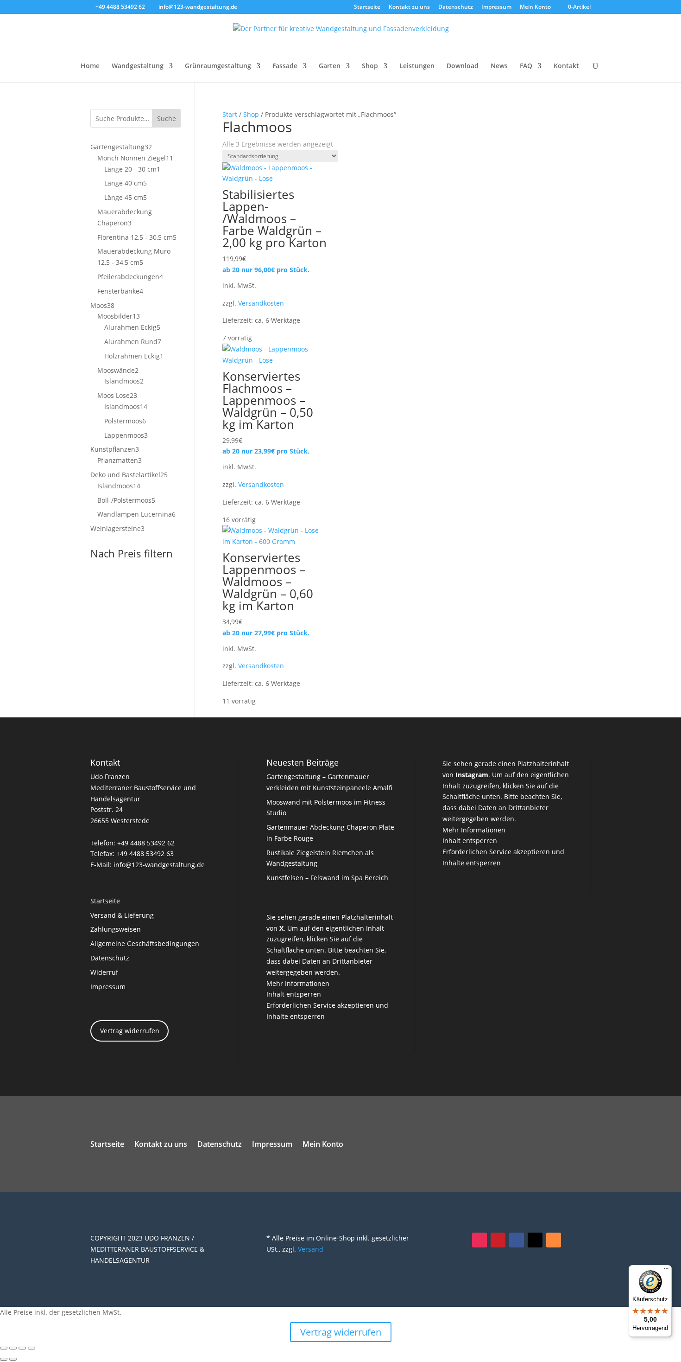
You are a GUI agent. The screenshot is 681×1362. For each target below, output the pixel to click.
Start (229, 114)
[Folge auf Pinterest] (498, 1240)
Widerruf (104, 972)
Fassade (284, 66)
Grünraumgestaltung (218, 66)
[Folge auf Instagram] (479, 1240)
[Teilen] (22, 1348)
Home (90, 66)
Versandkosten (261, 303)
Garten (329, 66)
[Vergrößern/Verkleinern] (3, 1348)
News (499, 66)
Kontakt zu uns (409, 7)
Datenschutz (455, 7)
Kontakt (566, 66)
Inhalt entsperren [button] (293, 994)
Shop (370, 66)
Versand (310, 1249)
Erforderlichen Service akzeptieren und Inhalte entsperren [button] (327, 1011)
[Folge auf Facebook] (516, 1240)
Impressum (496, 7)
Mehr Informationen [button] (297, 983)
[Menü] (666, 1270)
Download (463, 66)
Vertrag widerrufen (129, 1030)
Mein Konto (535, 7)
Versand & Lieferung (122, 915)
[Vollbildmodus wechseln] (13, 1348)
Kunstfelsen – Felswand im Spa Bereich (327, 877)
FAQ (526, 66)
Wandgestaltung (138, 66)
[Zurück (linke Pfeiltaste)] (3, 1359)
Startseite (367, 7)
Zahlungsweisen (115, 929)
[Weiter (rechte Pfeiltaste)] (13, 1359)
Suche (166, 118)
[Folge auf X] (535, 1240)
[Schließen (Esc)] (31, 1348)
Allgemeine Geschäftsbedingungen (144, 943)
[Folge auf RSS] (553, 1240)
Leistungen (417, 66)
